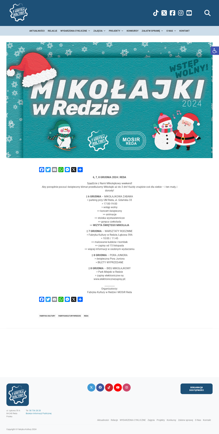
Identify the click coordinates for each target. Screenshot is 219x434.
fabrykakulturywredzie (69, 316)
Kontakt (184, 30)
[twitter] (91, 387)
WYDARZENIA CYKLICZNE (73, 30)
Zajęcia (97, 30)
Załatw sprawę (151, 30)
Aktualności (37, 30)
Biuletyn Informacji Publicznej (38, 413)
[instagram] (127, 387)
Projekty (114, 30)
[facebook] (100, 387)
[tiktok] (109, 387)
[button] (215, 50)
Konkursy (133, 30)
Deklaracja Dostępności (196, 389)
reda (86, 316)
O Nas (169, 30)
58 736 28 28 (35, 410)
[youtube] (118, 387)
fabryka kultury (47, 316)
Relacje (52, 30)
